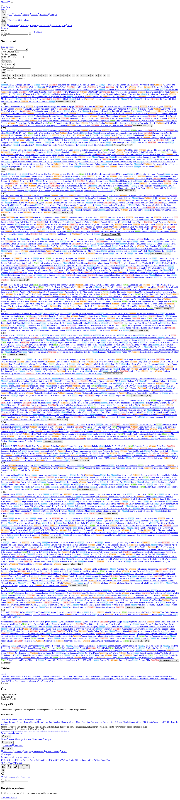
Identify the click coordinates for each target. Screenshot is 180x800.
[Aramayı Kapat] (2, 33)
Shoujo (109, 679)
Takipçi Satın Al (37, 731)
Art (31, 676)
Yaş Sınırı (5, 54)
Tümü (3, 674)
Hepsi (4, 75)
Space (162, 679)
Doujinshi (84, 676)
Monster (24, 679)
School (93, 679)
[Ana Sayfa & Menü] (3, 766)
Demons (76, 676)
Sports (168, 679)
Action (11, 676)
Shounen (125, 679)
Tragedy (4, 681)
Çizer (3, 70)
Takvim (14, 720)
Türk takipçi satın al (19, 731)
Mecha (171, 676)
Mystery (38, 679)
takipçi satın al (28, 731)
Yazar (3, 67)
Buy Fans (64, 731)
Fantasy (103, 676)
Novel (45, 679)
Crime (70, 676)
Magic (144, 676)
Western (52, 681)
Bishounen (54, 676)
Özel (3, 64)
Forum (4, 9)
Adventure (18, 676)
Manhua (150, 676)
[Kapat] (3, 770)
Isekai (134, 676)
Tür (3, 12)
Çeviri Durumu (7, 52)
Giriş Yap (5, 798)
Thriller (174, 679)
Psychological (77, 679)
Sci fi (98, 679)
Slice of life (143, 679)
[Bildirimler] (21, 766)
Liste (3, 47)
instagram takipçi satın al (55, 731)
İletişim (38, 720)
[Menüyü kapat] (2, 5)
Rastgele (4, 28)
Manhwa (158, 676)
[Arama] (9, 766)
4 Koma (4, 676)
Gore (109, 676)
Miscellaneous (14, 679)
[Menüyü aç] (12, 2)
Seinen (86, 679)
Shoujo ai (116, 679)
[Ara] (30, 33)
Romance (67, 679)
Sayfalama (10, 47)
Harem (115, 676)
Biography (37, 676)
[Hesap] (27, 766)
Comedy (63, 676)
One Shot (52, 679)
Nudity (60, 679)
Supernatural (154, 679)
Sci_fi (113, 722)
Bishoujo (46, 676)
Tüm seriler (6, 720)
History (121, 676)
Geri (3, 15)
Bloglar (21, 720)
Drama (92, 676)
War (39, 681)
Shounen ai (133, 679)
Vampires (25, 681)
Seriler (4, 17)
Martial (165, 676)
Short (103, 679)
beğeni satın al (45, 731)
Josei (139, 676)
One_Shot (86, 722)
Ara (3, 73)
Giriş (3, 7)
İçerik (4, 23)
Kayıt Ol (13, 798)
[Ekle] (15, 766)
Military (4, 679)
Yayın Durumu (7, 49)
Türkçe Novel (14, 681)
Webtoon (45, 681)
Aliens (26, 676)
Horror (128, 676)
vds (68, 731)
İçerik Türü (5, 57)
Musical (31, 679)
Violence (33, 681)
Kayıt (8, 7)
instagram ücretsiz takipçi (7, 731)
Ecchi (97, 676)
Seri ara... (5, 30)
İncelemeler (29, 720)
